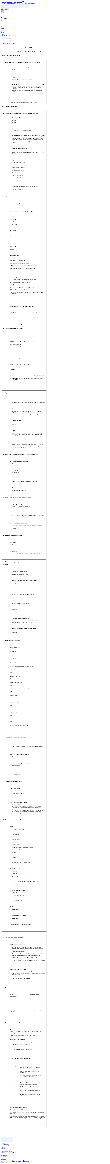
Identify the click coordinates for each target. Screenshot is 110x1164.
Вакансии (3, 1156)
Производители (5, 1144)
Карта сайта (4, 1155)
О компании (4, 1143)
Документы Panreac (10, 35)
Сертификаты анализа (6, 1153)
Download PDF (9, 40)
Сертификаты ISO (5, 1145)
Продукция (3, 1147)
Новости (3, 1148)
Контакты (3, 1149)
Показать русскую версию (8, 43)
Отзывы (3, 1158)
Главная (3, 35)
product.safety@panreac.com (22, 177)
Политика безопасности (7, 1151)
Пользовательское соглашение (8, 1152)
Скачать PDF (8, 38)
